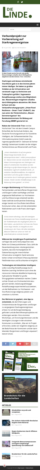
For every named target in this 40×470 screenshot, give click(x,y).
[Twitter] (22, 2)
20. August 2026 (17, 435)
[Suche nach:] (20, 29)
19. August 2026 (17, 456)
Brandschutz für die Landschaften (14, 397)
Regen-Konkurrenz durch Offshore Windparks (24, 432)
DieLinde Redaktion (20, 48)
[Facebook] (18, 2)
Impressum (21, 468)
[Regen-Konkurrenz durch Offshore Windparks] (6, 433)
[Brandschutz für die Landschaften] (20, 384)
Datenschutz (29, 468)
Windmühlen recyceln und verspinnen (21, 411)
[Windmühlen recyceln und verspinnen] (6, 412)
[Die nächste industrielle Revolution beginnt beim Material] (6, 423)
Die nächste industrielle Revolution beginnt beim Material (25, 421)
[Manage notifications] (4, 465)
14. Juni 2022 (7, 48)
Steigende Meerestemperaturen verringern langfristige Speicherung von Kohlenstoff (24, 443)
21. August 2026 (17, 414)
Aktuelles (6, 405)
